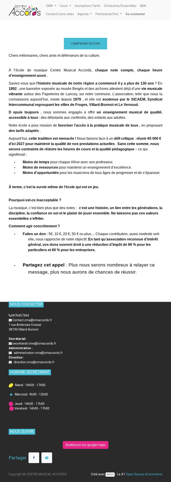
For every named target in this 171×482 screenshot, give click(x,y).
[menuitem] (87, 6)
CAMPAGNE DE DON (85, 43)
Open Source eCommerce (144, 474)
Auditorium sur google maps (86, 445)
